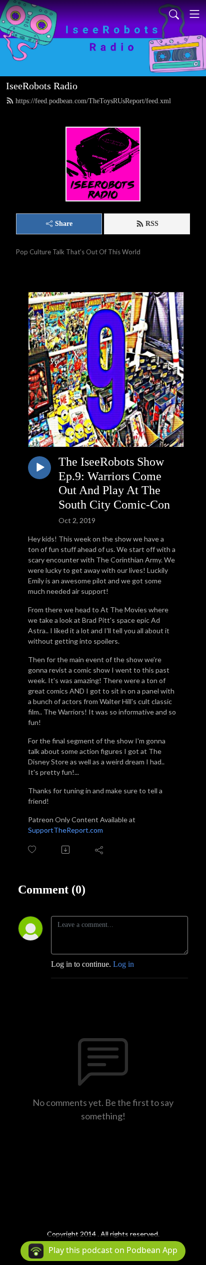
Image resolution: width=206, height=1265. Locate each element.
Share (63, 223)
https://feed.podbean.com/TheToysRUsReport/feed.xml (93, 101)
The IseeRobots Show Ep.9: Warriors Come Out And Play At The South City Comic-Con (114, 483)
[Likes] (32, 849)
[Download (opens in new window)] (66, 850)
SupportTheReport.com (65, 830)
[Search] (174, 14)
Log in (123, 964)
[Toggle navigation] (194, 13)
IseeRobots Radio (42, 85)
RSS (152, 223)
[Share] (100, 849)
